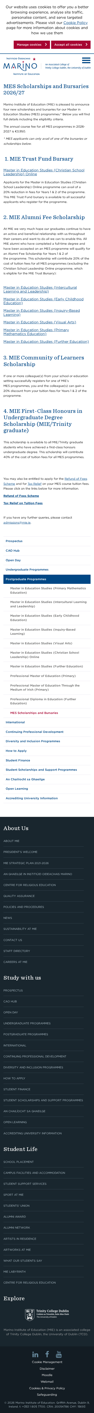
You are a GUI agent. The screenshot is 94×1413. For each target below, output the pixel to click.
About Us (16, 828)
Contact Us (12, 940)
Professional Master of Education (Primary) (43, 676)
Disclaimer (47, 1368)
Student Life (20, 1149)
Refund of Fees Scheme (21, 496)
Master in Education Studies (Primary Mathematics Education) (36, 332)
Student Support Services (25, 1183)
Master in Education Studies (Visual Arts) (39, 322)
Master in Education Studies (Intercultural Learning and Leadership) (40, 289)
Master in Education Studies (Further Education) (46, 341)
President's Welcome (20, 852)
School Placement (18, 1162)
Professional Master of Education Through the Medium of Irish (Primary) (45, 688)
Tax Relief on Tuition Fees (23, 503)
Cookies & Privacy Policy (47, 1388)
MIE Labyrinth (14, 1271)
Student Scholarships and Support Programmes (41, 769)
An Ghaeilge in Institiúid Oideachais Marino (37, 874)
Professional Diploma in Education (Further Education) (43, 701)
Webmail (47, 1381)
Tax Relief (35, 483)
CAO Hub (13, 550)
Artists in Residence (19, 1238)
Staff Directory (16, 951)
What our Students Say (22, 1260)
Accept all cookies (68, 44)
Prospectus (14, 541)
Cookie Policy (75, 23)
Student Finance (18, 760)
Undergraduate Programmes (27, 569)
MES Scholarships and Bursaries (34, 713)
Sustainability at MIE (20, 929)
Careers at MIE (15, 962)
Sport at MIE (13, 1194)
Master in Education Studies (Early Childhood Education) (43, 301)
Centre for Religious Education (29, 885)
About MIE (11, 841)
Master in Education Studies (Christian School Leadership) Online (43, 172)
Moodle (47, 1375)
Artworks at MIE (17, 1249)
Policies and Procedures (23, 907)
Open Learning (17, 788)
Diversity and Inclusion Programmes (33, 741)
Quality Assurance (19, 896)
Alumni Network (16, 1227)
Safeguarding (47, 1394)
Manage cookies (29, 44)
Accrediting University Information (32, 798)
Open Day (13, 560)
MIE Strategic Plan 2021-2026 (26, 863)
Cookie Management (47, 1362)
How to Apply (16, 750)
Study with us (22, 978)
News (7, 918)
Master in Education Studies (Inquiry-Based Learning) (41, 312)
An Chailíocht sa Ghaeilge (25, 779)
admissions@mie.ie (17, 522)
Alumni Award (14, 1216)
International (15, 722)
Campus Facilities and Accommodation (34, 1172)
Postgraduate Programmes (26, 579)
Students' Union (16, 1205)
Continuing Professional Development (34, 732)
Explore (14, 1298)
